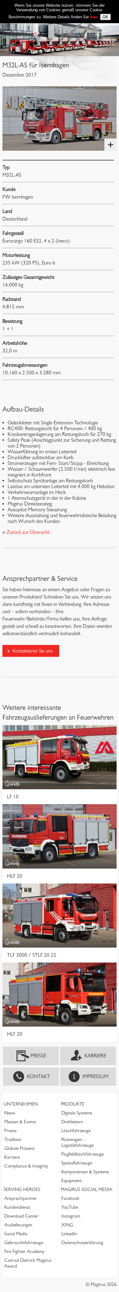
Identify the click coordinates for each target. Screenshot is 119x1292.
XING (67, 1225)
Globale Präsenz (19, 1148)
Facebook (70, 1198)
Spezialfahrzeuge (76, 1163)
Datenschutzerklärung (82, 1242)
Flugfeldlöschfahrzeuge (82, 1154)
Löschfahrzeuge (76, 1130)
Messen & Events (20, 1122)
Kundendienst (17, 1207)
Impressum (95, 1076)
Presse (38, 1056)
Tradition (12, 1139)
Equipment (71, 1180)
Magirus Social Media (86, 1189)
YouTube (69, 1207)
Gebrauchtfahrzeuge (23, 1242)
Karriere (95, 1056)
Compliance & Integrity (26, 1166)
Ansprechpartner (20, 1198)
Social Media (15, 1233)
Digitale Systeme (76, 1113)
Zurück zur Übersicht (27, 532)
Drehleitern (72, 1122)
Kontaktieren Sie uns (32, 651)
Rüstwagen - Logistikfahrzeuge (77, 1142)
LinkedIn (69, 1233)
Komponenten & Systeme (85, 1172)
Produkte (73, 1104)
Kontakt (38, 1076)
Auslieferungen (18, 1225)
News (9, 1113)
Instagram (70, 1216)
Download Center (21, 1216)
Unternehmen (21, 1104)
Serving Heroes (22, 1189)
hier (93, 17)
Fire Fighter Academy (24, 1251)
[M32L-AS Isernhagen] (59, 118)
